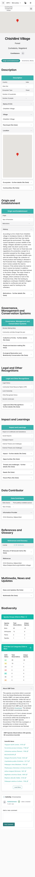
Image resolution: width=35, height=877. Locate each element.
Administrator (12, 801)
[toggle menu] (31, 8)
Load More (17, 787)
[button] (25, 3)
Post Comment (8, 824)
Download (18, 708)
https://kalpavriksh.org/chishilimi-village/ (17, 565)
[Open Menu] (3, 3)
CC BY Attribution (19, 545)
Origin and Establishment (11, 60)
